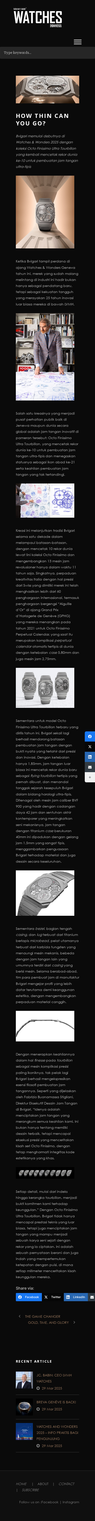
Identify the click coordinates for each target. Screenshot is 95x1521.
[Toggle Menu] (78, 42)
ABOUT (43, 1483)
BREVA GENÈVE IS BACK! (56, 1402)
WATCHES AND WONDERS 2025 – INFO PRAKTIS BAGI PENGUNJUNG (57, 1432)
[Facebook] (90, 736)
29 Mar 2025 (52, 1388)
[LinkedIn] (90, 757)
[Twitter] (90, 747)
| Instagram (69, 1502)
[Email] (90, 767)
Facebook (49, 1502)
